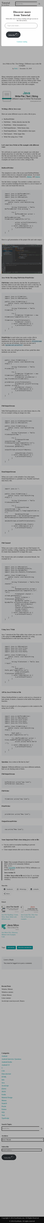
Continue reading (22, 42)
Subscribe (11, 35)
